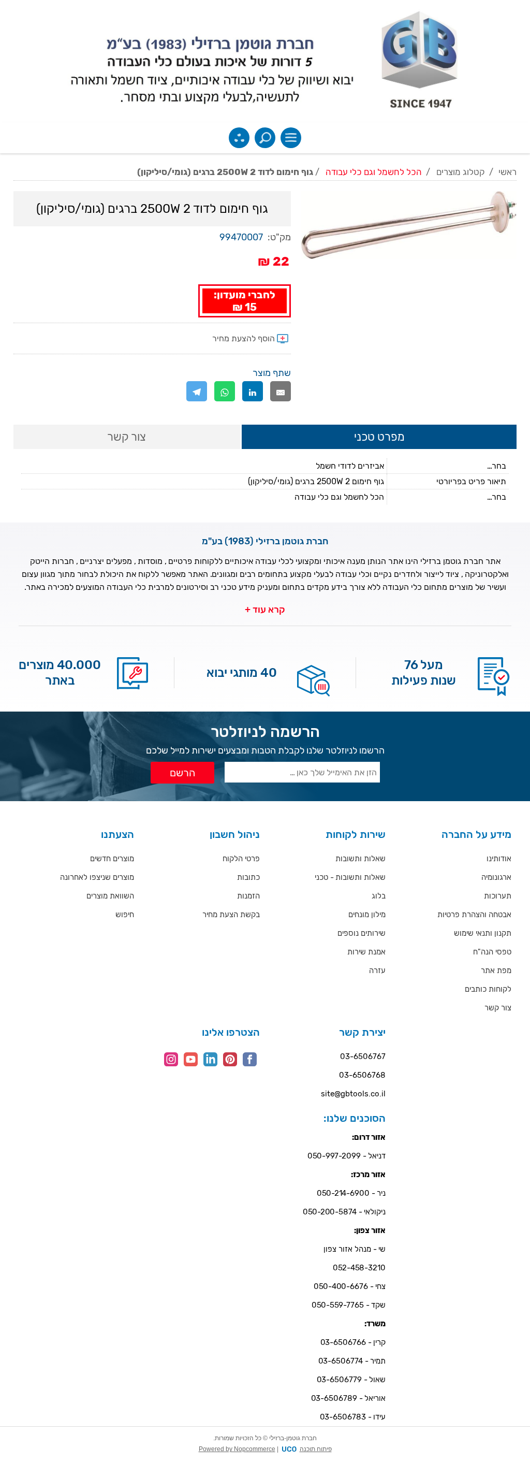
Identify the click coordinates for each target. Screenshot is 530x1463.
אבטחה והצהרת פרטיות (474, 914)
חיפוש (124, 914)
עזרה (377, 970)
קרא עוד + (265, 609)
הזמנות (248, 896)
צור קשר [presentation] (126, 437)
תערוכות (497, 896)
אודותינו (499, 858)
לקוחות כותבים (488, 989)
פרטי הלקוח (241, 858)
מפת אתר (496, 970)
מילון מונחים (367, 914)
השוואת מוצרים (110, 896)
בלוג (379, 896)
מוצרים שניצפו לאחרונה (97, 877)
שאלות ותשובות (360, 858)
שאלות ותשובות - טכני (350, 877)
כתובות (248, 877)
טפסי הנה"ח (492, 952)
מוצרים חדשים (112, 858)
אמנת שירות (366, 952)
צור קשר (497, 1007)
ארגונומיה (496, 877)
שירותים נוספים (361, 933)
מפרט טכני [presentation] (379, 437)
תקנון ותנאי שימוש (482, 933)
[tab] (379, 438)
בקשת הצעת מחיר (231, 914)
